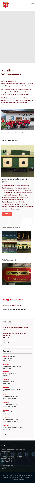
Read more (7, 213)
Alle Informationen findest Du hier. (14, 309)
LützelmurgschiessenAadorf (9, 374)
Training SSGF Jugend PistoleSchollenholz (12, 366)
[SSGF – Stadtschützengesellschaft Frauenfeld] (6, 4)
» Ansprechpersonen (9, 341)
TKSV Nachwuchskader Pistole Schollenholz (12, 427)
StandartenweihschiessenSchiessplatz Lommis (10, 396)
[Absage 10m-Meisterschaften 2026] (17, 161)
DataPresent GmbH (25, 477)
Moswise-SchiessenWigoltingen (9, 381)
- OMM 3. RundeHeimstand (9, 358)
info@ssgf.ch (7, 329)
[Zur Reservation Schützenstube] (16, 274)
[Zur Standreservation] (16, 241)
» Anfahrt (6, 343)
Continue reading (13, 209)
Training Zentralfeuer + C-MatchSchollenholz (12, 389)
